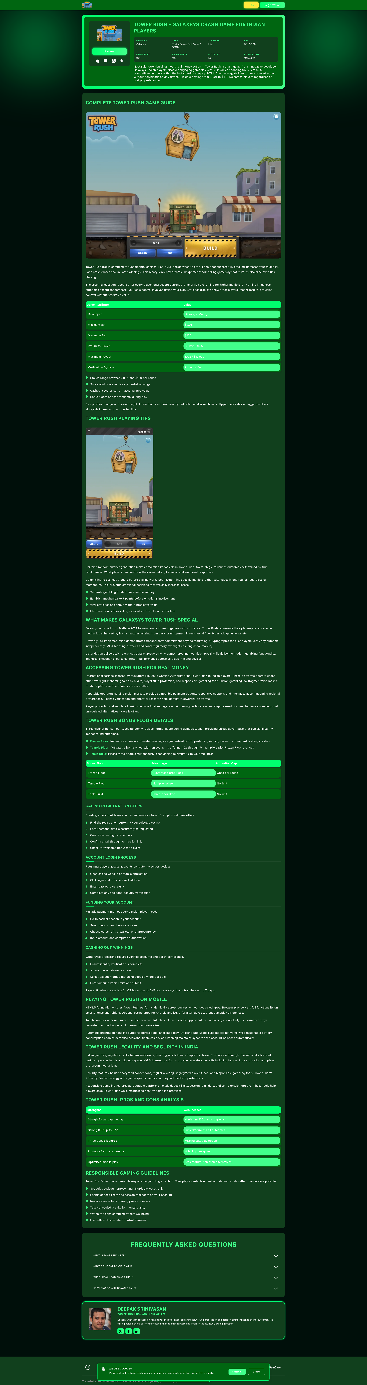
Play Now (110, 51)
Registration (272, 5)
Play (251, 5)
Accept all (237, 1372)
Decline (256, 1372)
